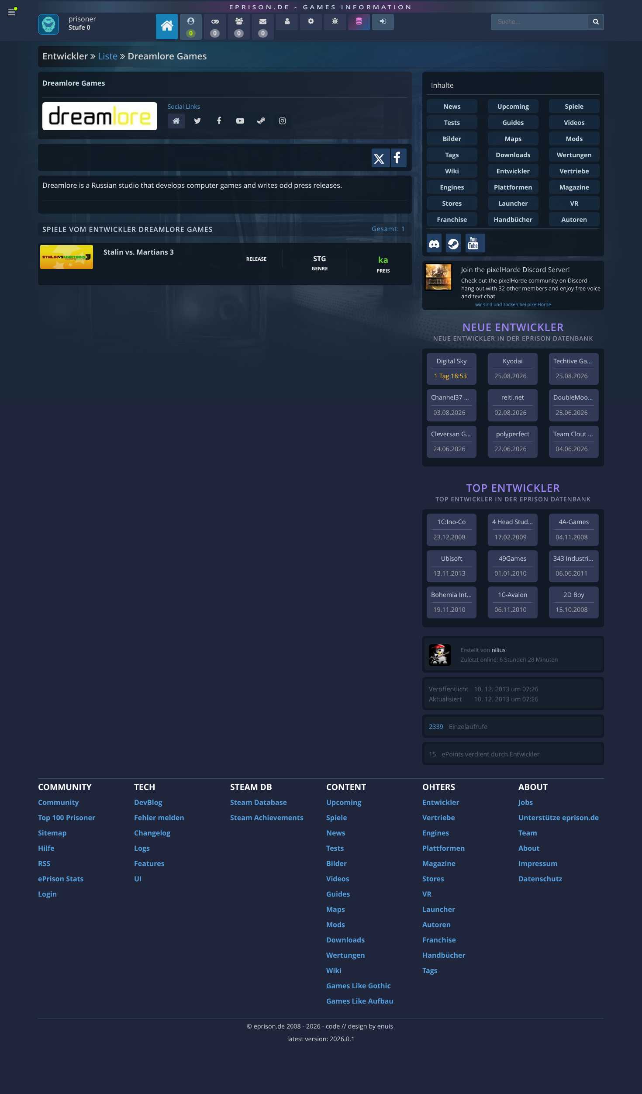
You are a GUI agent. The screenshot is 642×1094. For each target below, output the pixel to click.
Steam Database (258, 802)
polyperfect (512, 434)
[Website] (178, 121)
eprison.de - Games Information (321, 7)
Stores (452, 204)
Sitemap (52, 833)
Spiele (574, 107)
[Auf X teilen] (380, 157)
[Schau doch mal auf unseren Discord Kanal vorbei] (434, 243)
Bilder (452, 139)
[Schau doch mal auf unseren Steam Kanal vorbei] (453, 243)
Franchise (452, 220)
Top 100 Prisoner (66, 817)
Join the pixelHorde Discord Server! (515, 269)
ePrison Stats (61, 878)
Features (149, 863)
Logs (142, 848)
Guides (513, 123)
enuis (385, 1026)
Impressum (538, 863)
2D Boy (573, 595)
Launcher (513, 204)
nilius (499, 650)
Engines (452, 187)
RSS (44, 863)
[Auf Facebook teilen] (398, 157)
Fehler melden (159, 817)
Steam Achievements (267, 817)
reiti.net (512, 397)
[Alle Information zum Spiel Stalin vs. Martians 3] (66, 257)
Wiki (452, 171)
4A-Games (574, 522)
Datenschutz (540, 878)
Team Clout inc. (575, 434)
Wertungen (574, 155)
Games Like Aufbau (359, 1001)
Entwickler (513, 171)
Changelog (152, 833)
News (451, 107)
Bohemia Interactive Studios (472, 595)
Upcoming (513, 107)
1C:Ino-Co (451, 522)
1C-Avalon (512, 595)
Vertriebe (574, 171)
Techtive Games (576, 361)
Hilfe (46, 848)
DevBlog (148, 802)
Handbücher (513, 220)
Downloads (513, 155)
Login (47, 894)
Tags (452, 155)
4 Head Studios (514, 522)
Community (58, 802)
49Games (512, 559)
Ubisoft (451, 559)
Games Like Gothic (358, 985)
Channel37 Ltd (452, 397)
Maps (513, 139)
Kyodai (512, 361)
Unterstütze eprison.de (558, 817)
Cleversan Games (456, 434)
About (529, 848)
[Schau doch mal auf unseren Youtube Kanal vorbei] (475, 243)
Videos (574, 123)
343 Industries (574, 559)
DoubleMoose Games (584, 397)
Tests (452, 123)
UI (138, 878)
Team (527, 833)
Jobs (525, 802)
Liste (108, 56)
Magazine (574, 187)
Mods (574, 139)
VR (574, 204)
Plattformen (513, 187)
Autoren (574, 220)
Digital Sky (452, 361)
